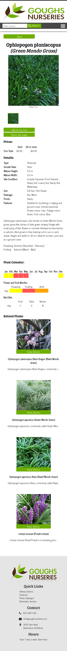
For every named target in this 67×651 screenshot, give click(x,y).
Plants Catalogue (26, 598)
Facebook (23, 594)
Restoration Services (27, 601)
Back (19, 36)
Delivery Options (26, 591)
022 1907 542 (29, 613)
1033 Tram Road (33, 626)
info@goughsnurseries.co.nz (35, 618)
